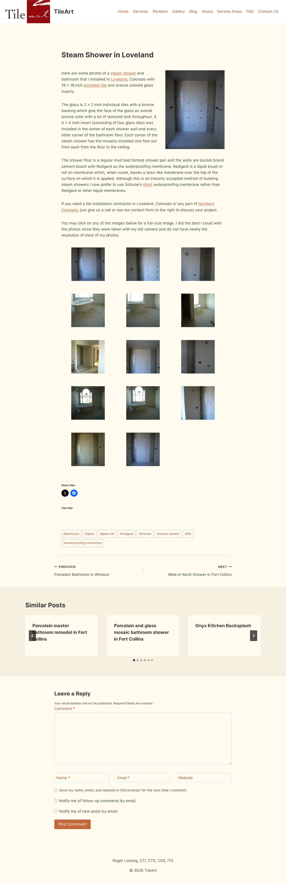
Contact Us (268, 11)
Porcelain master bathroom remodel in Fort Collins (59, 632)
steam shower (123, 73)
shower (145, 533)
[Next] (253, 635)
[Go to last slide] (32, 635)
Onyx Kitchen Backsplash (223, 625)
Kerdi (147, 184)
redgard (126, 533)
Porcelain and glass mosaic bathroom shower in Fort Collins (141, 632)
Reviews (160, 11)
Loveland (119, 79)
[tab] (134, 660)
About (207, 11)
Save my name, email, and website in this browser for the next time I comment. (123, 790)
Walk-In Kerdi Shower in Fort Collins (200, 571)
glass (89, 533)
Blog (193, 11)
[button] (88, 264)
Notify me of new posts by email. (88, 811)
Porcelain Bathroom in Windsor (81, 571)
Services (140, 11)
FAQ (250, 11)
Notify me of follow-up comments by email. (98, 801)
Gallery (178, 11)
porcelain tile (95, 85)
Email (123, 778)
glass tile (107, 533)
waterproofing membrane (82, 543)
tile (188, 533)
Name (63, 778)
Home (123, 11)
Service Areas (229, 11)
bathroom (71, 533)
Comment (64, 708)
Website (185, 778)
